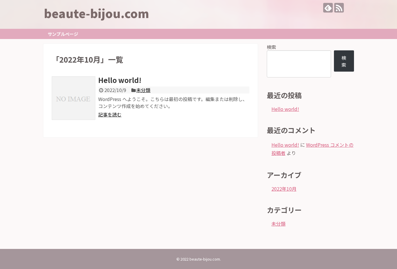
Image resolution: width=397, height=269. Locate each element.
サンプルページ (63, 34)
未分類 (143, 89)
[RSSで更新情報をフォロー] (339, 8)
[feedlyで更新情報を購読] (328, 8)
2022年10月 (283, 188)
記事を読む (109, 114)
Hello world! (119, 80)
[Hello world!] (73, 98)
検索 (271, 46)
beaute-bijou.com (96, 13)
